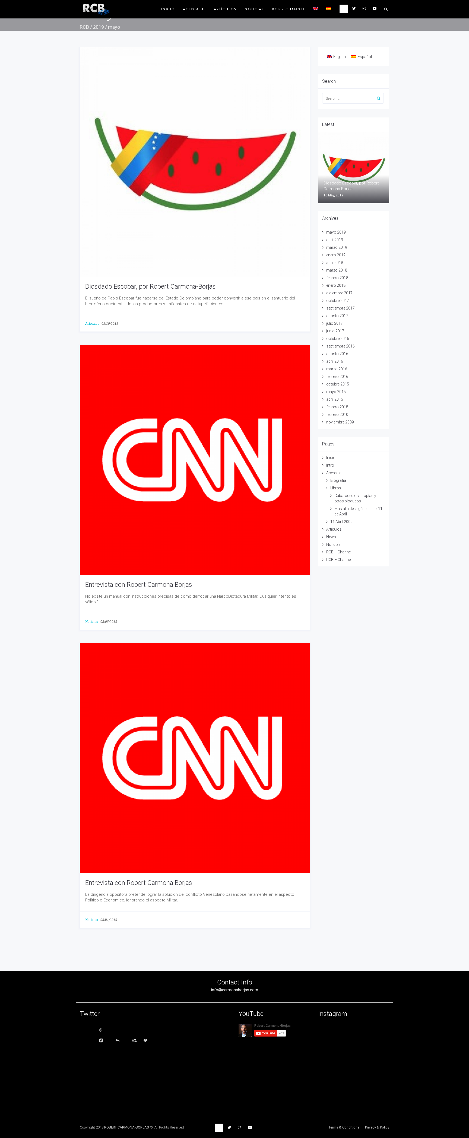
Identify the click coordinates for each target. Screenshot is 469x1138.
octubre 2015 (337, 384)
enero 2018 (336, 285)
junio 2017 (335, 331)
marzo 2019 (336, 247)
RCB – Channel (288, 9)
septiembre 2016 (340, 346)
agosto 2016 (337, 354)
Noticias (254, 9)
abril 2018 (334, 262)
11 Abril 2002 (341, 521)
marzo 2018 (336, 270)
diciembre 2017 (339, 293)
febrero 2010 (337, 414)
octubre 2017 (337, 300)
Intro (330, 465)
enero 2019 (336, 255)
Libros (335, 488)
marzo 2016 (336, 369)
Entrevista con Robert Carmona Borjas (138, 584)
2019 (98, 27)
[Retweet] (135, 1040)
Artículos (225, 9)
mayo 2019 (336, 232)
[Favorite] (146, 1041)
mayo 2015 (336, 392)
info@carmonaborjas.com (234, 989)
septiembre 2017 (340, 308)
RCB (84, 27)
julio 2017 (334, 323)
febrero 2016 (337, 376)
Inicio (168, 9)
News (331, 537)
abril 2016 (334, 361)
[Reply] (117, 1040)
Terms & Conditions (344, 1127)
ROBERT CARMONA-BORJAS (126, 1127)
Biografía (338, 480)
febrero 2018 (337, 278)
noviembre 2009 (340, 422)
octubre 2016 (337, 338)
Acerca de (194, 9)
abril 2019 (334, 240)
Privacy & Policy (377, 1127)
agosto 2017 (337, 316)
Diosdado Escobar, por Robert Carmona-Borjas (150, 286)
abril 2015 (334, 399)
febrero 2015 (337, 407)
